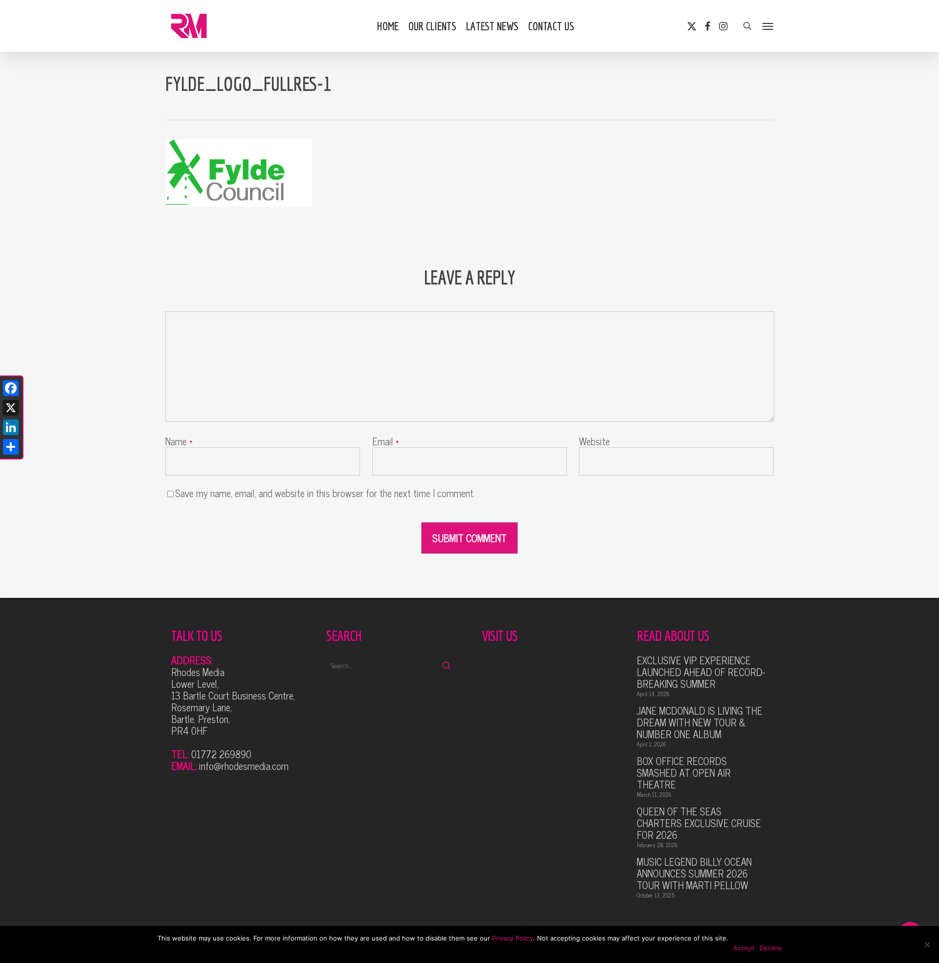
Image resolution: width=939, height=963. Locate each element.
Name (179, 441)
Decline (771, 948)
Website (594, 441)
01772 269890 (221, 754)
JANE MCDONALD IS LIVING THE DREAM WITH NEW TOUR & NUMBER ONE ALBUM (699, 722)
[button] (768, 26)
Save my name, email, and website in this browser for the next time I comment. (325, 493)
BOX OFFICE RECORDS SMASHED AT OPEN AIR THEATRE (684, 772)
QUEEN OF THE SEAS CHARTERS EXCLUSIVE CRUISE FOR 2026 (699, 823)
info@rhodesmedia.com (244, 766)
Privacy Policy (512, 938)
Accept (744, 948)
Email (385, 441)
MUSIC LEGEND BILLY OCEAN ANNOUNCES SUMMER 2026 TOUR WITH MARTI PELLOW (694, 873)
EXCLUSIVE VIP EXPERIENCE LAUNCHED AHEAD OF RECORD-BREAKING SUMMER (701, 672)
